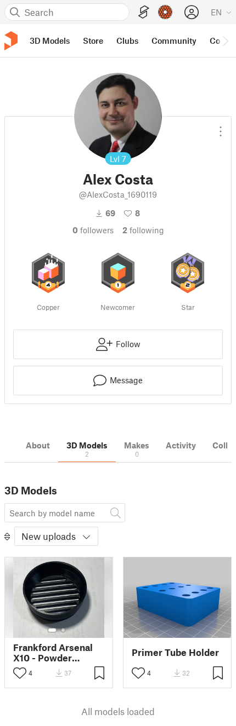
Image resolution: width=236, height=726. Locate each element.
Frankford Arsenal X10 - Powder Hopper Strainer (53, 652)
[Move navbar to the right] (225, 40)
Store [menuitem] (93, 40)
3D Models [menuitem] (50, 40)
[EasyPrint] (144, 12)
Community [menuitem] (173, 40)
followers (93, 230)
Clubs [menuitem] (127, 40)
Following (143, 230)
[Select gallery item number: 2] (63, 630)
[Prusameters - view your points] (165, 12)
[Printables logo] (11, 40)
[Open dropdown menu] (221, 127)
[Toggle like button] (19, 672)
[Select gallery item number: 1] (52, 630)
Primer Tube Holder (175, 652)
